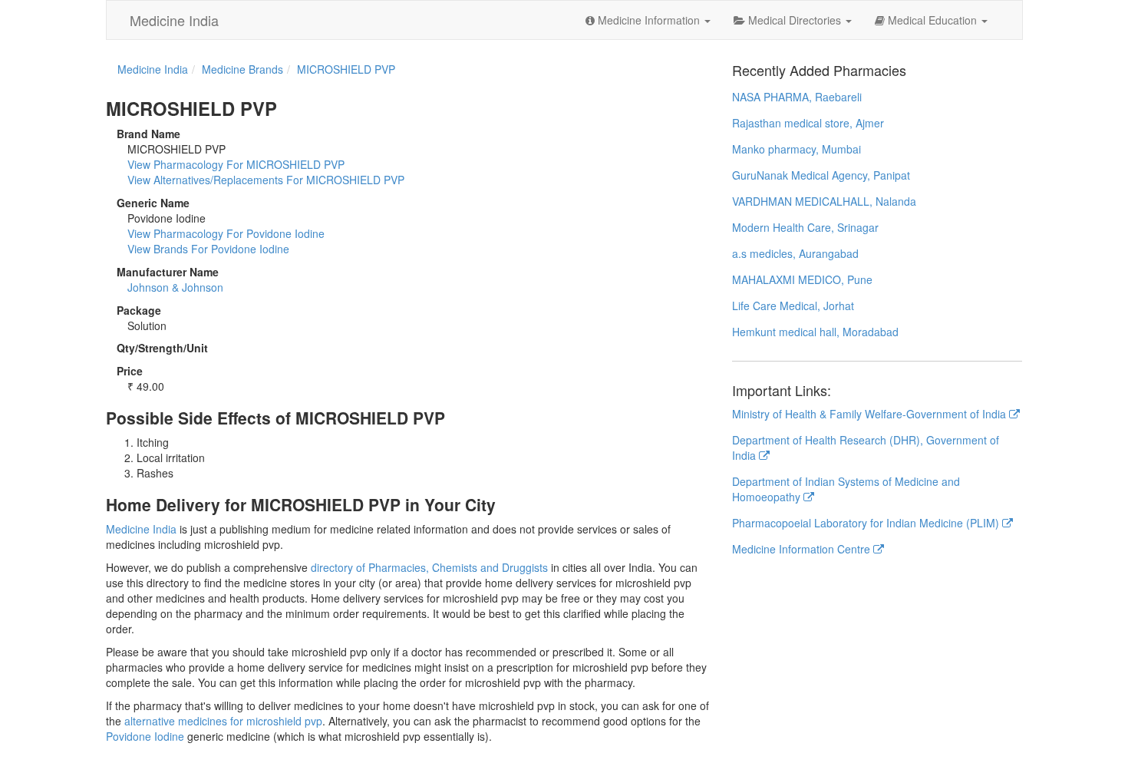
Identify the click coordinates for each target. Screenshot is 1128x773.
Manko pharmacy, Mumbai (796, 149)
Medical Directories (794, 20)
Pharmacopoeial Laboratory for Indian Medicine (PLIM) (867, 522)
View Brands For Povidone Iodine (208, 248)
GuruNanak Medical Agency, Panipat (821, 175)
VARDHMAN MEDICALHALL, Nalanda (824, 201)
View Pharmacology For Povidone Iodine (226, 233)
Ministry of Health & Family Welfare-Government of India (870, 413)
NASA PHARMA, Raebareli (797, 96)
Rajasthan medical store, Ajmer (808, 122)
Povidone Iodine (145, 736)
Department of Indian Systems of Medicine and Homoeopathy (846, 489)
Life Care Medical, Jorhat (793, 305)
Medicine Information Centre (802, 549)
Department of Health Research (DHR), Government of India (865, 447)
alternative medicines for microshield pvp (223, 720)
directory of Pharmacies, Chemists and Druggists (429, 567)
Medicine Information (649, 20)
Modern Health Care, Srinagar (805, 227)
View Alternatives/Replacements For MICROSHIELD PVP (265, 179)
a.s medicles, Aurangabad (795, 253)
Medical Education (932, 20)
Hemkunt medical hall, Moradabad (815, 331)
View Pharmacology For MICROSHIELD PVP (236, 164)
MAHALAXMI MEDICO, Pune (802, 279)
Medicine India (174, 20)
